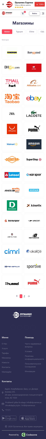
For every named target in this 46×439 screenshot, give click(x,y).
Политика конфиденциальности (34, 357)
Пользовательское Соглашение (33, 365)
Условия (28, 351)
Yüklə (41, 4)
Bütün (7, 31)
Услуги (5, 348)
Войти (34, 13)
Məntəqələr (7, 371)
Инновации (30, 371)
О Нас (4, 343)
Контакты (6, 367)
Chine (31, 31)
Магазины (6, 357)
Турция (19, 31)
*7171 (8, 410)
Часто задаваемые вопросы (33, 345)
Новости (5, 362)
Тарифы (5, 353)
